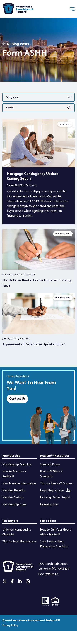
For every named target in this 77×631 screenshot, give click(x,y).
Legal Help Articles (52, 490)
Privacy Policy (10, 625)
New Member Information (19, 483)
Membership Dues (14, 504)
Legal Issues (65, 124)
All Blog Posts (17, 44)
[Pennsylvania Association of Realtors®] (18, 9)
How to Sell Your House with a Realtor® (55, 532)
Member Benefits (13, 490)
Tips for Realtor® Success (57, 483)
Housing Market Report (55, 497)
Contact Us (17, 398)
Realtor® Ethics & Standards (51, 474)
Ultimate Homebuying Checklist (16, 532)
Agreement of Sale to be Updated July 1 (33, 344)
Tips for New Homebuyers (19, 541)
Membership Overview (17, 464)
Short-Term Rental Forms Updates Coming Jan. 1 (36, 283)
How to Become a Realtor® (14, 474)
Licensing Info (49, 504)
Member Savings (13, 497)
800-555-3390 (48, 574)
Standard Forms (63, 233)
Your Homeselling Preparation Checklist (54, 544)
